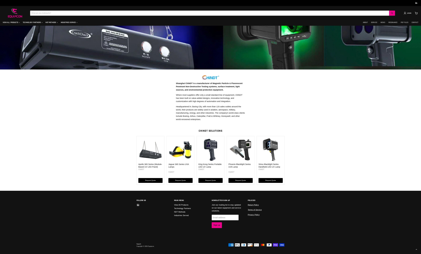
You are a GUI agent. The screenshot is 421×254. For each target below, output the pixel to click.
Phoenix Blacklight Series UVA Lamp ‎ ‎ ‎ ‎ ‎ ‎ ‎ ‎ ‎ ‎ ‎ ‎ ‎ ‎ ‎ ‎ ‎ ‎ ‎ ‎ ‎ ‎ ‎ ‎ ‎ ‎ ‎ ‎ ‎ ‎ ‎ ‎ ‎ (240, 167)
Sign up (216, 225)
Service (374, 22)
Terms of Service (255, 210)
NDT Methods (50, 22)
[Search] (392, 13)
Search (138, 244)
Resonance (393, 22)
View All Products (11, 22)
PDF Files (404, 22)
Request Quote (150, 180)
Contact (415, 22)
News (383, 22)
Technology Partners (32, 22)
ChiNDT (141, 169)
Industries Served (68, 22)
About (365, 22)
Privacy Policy (254, 215)
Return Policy (253, 205)
